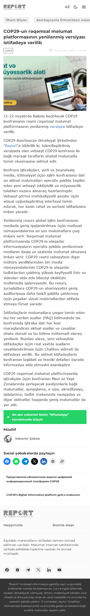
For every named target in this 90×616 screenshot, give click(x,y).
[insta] (17, 569)
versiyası (57, 126)
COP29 (8, 50)
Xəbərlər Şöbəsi (27, 439)
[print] (52, 461)
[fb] (6, 461)
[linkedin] (43, 461)
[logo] (14, 7)
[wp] (16, 461)
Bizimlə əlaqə (63, 525)
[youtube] (59, 569)
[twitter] (34, 461)
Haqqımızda (12, 525)
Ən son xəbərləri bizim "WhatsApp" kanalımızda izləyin (40, 417)
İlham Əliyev (16, 20)
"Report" (10, 146)
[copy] (62, 461)
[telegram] (25, 461)
